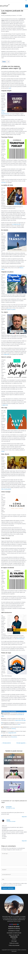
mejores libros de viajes (20, 720)
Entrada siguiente (22, 743)
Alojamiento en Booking (14, 928)
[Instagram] (10, 924)
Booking (14, 728)
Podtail (2, 451)
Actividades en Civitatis (14, 930)
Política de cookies (14, 943)
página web (5, 405)
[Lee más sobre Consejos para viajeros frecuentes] (14, 758)
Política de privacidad (14, 945)
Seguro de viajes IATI (14, 935)
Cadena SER (6, 354)
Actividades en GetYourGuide (14, 933)
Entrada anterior (6, 743)
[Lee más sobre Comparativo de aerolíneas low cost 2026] (14, 786)
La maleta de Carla (16, 224)
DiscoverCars (14, 737)
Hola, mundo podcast (6, 489)
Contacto (14, 939)
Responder (24, 816)
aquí (10, 88)
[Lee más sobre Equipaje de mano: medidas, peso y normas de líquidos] (14, 772)
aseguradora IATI (12, 732)
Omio (19, 724)
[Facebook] (12, 924)
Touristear (3, 182)
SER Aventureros (20, 638)
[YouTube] (14, 924)
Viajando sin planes (11, 309)
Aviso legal (14, 941)
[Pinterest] (16, 924)
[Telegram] (17, 924)
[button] (26, 0)
